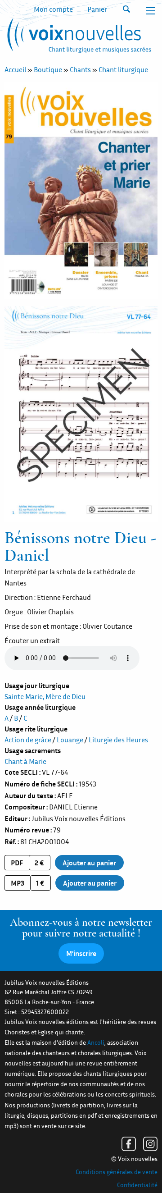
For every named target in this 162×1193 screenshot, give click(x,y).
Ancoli (95, 1042)
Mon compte (53, 9)
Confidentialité (137, 1185)
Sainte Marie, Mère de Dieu (45, 696)
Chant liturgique (123, 69)
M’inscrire (81, 953)
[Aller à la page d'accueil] (77, 37)
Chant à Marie (25, 761)
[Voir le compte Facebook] (129, 1144)
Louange (70, 739)
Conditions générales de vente (117, 1172)
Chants (80, 69)
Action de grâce (27, 739)
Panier (97, 9)
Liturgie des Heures (118, 739)
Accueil (15, 69)
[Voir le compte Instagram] (150, 1144)
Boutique (48, 69)
